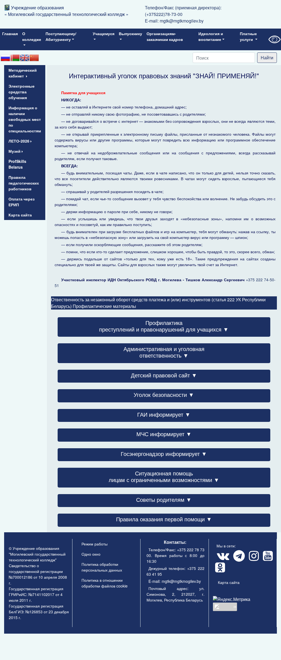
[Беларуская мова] (15, 57)
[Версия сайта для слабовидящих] (274, 39)
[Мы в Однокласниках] (220, 570)
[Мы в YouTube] (267, 558)
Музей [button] (15, 151)
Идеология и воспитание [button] (210, 36)
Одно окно (91, 554)
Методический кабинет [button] (23, 73)
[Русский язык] (5, 57)
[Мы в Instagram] (253, 558)
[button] (164, 329)
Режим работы (95, 544)
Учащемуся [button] (103, 33)
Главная (10, 33)
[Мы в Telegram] (239, 558)
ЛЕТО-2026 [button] (19, 141)
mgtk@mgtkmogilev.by (182, 21)
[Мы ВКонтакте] (223, 558)
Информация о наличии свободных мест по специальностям (25, 119)
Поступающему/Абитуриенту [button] (61, 36)
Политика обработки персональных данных (102, 567)
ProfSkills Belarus (17, 164)
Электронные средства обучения (22, 91)
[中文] (34, 57)
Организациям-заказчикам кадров (165, 36)
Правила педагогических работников (24, 182)
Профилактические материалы (104, 306)
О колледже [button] (31, 36)
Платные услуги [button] (248, 36)
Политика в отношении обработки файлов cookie (105, 583)
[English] (24, 57)
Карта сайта (20, 215)
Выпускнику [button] (130, 33)
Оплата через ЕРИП (22, 201)
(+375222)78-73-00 (163, 14)
